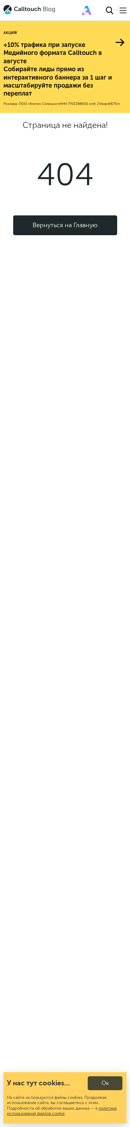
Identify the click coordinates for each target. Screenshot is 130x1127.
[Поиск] (109, 10)
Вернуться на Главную (65, 225)
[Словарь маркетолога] (86, 10)
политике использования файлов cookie (62, 1111)
